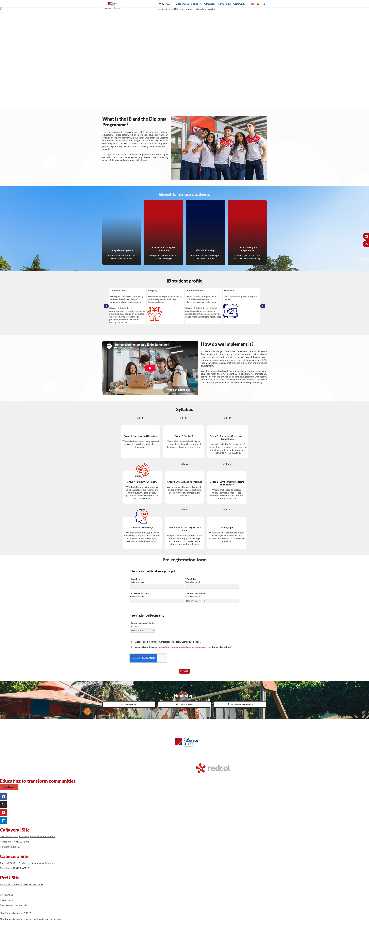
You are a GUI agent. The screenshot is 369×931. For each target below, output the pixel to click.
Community (239, 3)
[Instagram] (3, 804)
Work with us (6, 894)
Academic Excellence (187, 3)
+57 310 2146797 (20, 868)
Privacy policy (7, 899)
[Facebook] (3, 796)
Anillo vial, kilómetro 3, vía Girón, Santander (21, 884)
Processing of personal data (13, 905)
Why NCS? (164, 3)
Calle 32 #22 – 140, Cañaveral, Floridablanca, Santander (27, 836)
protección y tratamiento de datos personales (179, 646)
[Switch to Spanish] (258, 3)
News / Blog (224, 3)
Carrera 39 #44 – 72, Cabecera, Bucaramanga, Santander (27, 863)
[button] (264, 4)
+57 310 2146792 (20, 841)
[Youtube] (3, 812)
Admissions (209, 3)
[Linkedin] (3, 820)
